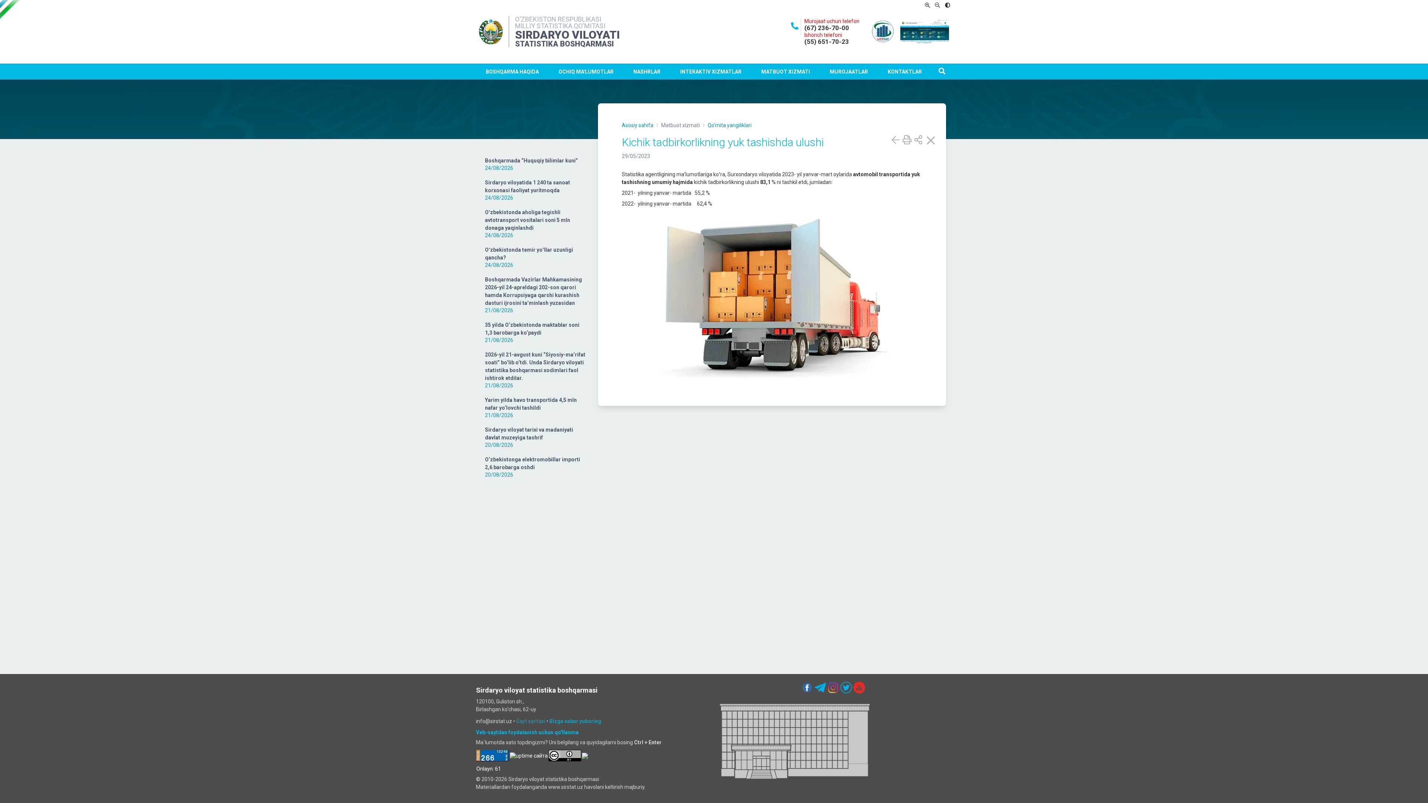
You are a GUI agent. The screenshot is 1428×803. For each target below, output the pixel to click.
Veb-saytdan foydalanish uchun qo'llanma (527, 732)
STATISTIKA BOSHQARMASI (564, 43)
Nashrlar (646, 72)
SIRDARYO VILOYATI (567, 34)
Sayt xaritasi (530, 721)
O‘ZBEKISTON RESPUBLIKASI (558, 19)
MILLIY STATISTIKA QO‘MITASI (560, 26)
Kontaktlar (905, 72)
